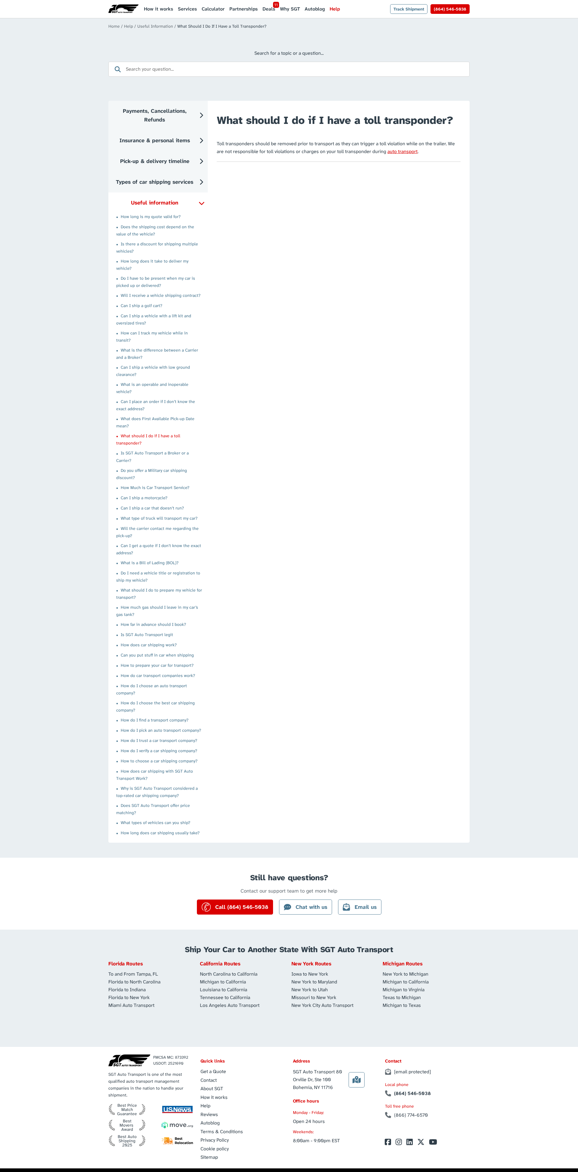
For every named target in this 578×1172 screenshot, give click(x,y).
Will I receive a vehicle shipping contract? (160, 295)
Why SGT (290, 9)
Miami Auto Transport (131, 1005)
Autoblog (315, 9)
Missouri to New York (313, 997)
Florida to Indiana (127, 989)
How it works (158, 9)
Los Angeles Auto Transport (229, 1005)
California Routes (220, 963)
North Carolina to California (228, 974)
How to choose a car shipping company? (159, 761)
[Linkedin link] (409, 1142)
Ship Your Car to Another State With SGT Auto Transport (289, 949)
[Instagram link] (399, 1142)
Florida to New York (129, 997)
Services (187, 9)
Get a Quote (213, 1071)
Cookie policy (214, 1149)
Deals (269, 9)
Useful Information (155, 26)
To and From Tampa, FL (133, 974)
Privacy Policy (214, 1140)
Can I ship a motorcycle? (144, 497)
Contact (208, 1080)
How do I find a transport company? (154, 720)
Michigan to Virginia (403, 989)
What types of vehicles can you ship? (155, 822)
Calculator (213, 9)
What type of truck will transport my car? (159, 518)
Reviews (209, 1114)
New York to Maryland (314, 981)
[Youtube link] (433, 1142)
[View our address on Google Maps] (357, 1079)
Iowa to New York (309, 974)
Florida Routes (125, 963)
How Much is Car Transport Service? (155, 487)
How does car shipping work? (149, 645)
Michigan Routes (403, 963)
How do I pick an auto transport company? (161, 730)
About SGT (211, 1088)
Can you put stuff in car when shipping (157, 655)
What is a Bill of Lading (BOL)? (150, 562)
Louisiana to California (223, 989)
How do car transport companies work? (158, 675)
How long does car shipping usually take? (160, 832)
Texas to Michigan (402, 997)
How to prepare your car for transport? (157, 665)
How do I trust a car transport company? (159, 740)
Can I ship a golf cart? (141, 305)
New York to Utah (309, 989)
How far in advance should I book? (153, 624)
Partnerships (243, 9)
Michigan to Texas (402, 1005)
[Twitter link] (420, 1142)
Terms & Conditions (221, 1131)
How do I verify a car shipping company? (159, 750)
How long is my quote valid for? (151, 216)
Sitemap (209, 1157)
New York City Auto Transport (322, 1005)
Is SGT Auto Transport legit (147, 634)
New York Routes (311, 963)
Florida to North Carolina (134, 981)
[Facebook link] (388, 1142)
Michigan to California (223, 981)
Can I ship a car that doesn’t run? (152, 508)
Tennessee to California (225, 997)
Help (335, 9)
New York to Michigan (405, 974)
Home (114, 26)
